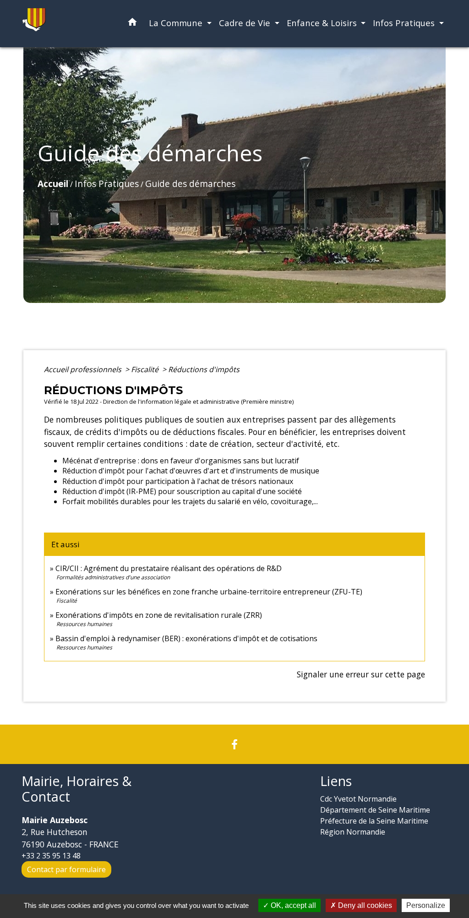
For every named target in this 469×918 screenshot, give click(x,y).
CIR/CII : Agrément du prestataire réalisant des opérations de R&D (168, 568)
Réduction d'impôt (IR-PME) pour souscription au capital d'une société (182, 491)
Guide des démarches (190, 183)
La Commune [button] (177, 22)
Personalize (425, 905)
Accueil (53, 183)
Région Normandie (352, 832)
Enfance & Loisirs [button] (323, 22)
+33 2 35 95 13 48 (51, 856)
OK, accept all (292, 905)
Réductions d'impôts (204, 369)
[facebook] (234, 744)
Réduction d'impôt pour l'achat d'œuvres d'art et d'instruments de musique (190, 471)
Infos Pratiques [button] (405, 22)
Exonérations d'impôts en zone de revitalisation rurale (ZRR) (158, 615)
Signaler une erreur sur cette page (361, 674)
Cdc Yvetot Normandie (358, 799)
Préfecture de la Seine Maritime (374, 821)
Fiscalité (145, 369)
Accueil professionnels (83, 369)
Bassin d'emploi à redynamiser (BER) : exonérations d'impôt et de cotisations (186, 638)
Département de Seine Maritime (375, 810)
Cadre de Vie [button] (246, 22)
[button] (132, 23)
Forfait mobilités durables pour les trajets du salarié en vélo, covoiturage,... (190, 501)
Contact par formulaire (66, 869)
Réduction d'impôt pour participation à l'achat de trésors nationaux (177, 481)
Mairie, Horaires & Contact (76, 789)
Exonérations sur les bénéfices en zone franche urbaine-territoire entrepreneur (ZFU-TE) (208, 592)
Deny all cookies (364, 905)
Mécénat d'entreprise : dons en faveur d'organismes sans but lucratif (180, 461)
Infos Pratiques (107, 183)
